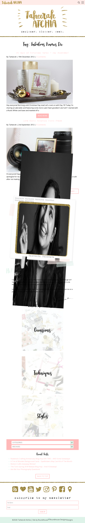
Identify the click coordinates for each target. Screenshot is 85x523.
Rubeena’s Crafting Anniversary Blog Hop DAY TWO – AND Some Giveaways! (40, 459)
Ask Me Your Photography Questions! (25, 469)
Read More (42, 116)
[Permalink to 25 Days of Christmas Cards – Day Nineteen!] (39, 82)
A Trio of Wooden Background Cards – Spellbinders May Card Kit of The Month (41, 461)
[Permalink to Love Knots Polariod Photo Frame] (39, 150)
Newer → (72, 191)
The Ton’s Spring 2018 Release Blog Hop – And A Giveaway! (34, 466)
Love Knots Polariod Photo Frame (42, 121)
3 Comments (41, 57)
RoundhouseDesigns (55, 520)
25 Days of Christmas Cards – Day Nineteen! (42, 53)
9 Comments (41, 125)
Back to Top (42, 476)
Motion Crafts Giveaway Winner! (23, 464)
